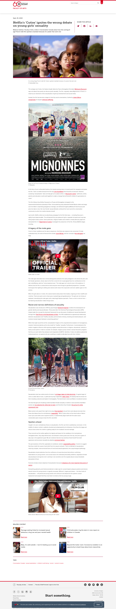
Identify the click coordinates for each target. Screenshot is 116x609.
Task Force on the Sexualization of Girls (47, 314)
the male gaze (79, 233)
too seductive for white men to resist (45, 405)
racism (52, 563)
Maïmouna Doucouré (80, 89)
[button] (79, 25)
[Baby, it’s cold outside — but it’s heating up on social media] (16, 547)
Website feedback (17, 600)
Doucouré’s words (71, 194)
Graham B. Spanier (63, 308)
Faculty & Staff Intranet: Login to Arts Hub (47, 585)
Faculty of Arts (19, 8)
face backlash (59, 411)
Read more (24, 537)
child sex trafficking (47, 100)
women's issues (59, 563)
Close (98, 604)
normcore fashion (60, 440)
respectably (54, 413)
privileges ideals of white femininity (65, 394)
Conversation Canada (19, 563)
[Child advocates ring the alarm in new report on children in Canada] (62, 532)
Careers (30, 585)
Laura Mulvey (60, 233)
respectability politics (69, 444)
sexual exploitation (31, 563)
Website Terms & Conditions (78, 604)
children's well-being (43, 563)
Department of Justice (45, 222)
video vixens (65, 397)
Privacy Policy (16, 598)
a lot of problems (58, 191)
